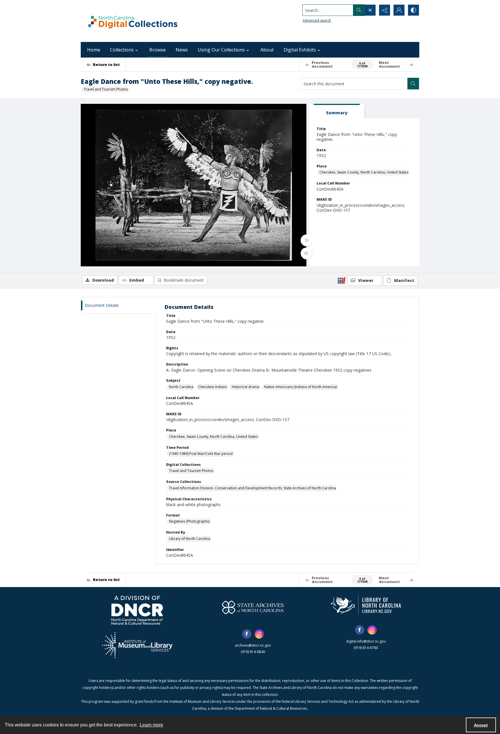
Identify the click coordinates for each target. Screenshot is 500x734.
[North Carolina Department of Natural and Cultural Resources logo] (137, 610)
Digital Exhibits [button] (300, 50)
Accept (481, 725)
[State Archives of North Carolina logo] (253, 607)
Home (93, 50)
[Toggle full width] (306, 240)
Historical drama (245, 386)
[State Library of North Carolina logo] (366, 605)
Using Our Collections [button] (221, 50)
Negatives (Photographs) (189, 521)
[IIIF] (341, 280)
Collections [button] (122, 50)
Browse (157, 50)
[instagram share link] (259, 634)
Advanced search (317, 20)
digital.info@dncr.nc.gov (366, 641)
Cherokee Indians (212, 386)
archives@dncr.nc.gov (253, 645)
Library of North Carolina (189, 538)
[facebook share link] (246, 634)
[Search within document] (413, 83)
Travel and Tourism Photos (106, 89)
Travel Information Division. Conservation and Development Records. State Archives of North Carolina (252, 488)
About (267, 50)
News (182, 50)
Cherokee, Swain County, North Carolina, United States (363, 172)
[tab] (336, 111)
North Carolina (181, 386)
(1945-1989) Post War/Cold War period (201, 453)
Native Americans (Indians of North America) (300, 386)
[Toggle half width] (306, 253)
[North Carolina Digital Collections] (133, 21)
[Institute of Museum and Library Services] (137, 645)
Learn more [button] (151, 724)
